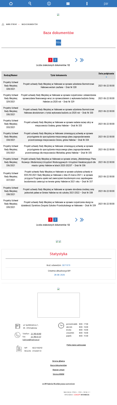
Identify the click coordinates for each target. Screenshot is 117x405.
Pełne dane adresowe (76, 345)
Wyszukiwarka (30, 3)
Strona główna (58, 361)
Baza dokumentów (58, 365)
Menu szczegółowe (87, 3)
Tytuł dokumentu (58, 75)
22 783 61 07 (36, 336)
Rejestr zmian (58, 369)
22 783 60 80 (36, 333)
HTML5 (36, 392)
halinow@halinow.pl (31, 339)
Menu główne (68, 3)
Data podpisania (106, 73)
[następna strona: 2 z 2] (76, 60)
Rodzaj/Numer (11, 75)
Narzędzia (49, 3)
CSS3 (40, 392)
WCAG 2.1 (49, 392)
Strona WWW (58, 374)
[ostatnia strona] (82, 60)
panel (106, 3)
